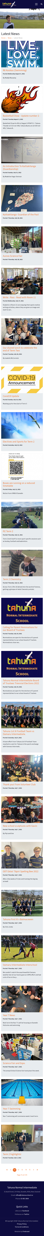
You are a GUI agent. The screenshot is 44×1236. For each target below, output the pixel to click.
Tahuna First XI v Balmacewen (18, 919)
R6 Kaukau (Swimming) (15, 70)
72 (18, 1170)
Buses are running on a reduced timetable (19, 484)
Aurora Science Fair (12, 256)
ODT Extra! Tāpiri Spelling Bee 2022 (20, 871)
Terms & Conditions (22, 1227)
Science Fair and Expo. (14, 1063)
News (10, 38)
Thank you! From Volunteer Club (19, 784)
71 (14, 1170)
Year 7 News (9, 1015)
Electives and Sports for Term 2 (18, 441)
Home (3, 38)
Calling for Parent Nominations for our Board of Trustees (20, 629)
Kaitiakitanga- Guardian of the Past (21, 214)
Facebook (25, 1211)
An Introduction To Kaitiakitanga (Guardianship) (19, 168)
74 (26, 1170)
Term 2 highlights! (12, 1154)
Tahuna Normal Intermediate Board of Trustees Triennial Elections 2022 (21, 682)
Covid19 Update (11, 396)
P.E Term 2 (8, 531)
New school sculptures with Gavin (20, 826)
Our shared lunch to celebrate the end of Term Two (20, 349)
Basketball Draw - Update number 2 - (21, 116)
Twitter (26, 1214)
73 (22, 1170)
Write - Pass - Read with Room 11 (19, 297)
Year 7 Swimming (11, 1108)
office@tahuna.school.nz (24, 1195)
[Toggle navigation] (36, 4)
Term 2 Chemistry (12, 579)
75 (29, 1170)
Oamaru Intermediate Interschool (20, 965)
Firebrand (26, 1231)
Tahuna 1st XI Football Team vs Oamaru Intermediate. (18, 733)
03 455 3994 (25, 1199)
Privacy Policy (22, 1224)
